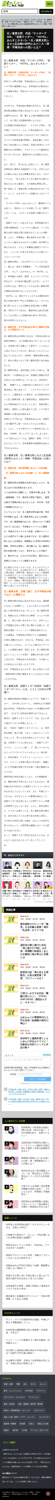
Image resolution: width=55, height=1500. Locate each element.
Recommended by (40, 901)
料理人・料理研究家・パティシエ (17, 1410)
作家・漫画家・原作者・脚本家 (31, 19)
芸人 (25, 1384)
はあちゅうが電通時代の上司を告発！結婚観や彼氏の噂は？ (34, 1020)
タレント (43, 1384)
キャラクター (44, 1417)
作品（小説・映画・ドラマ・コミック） (19, 1417)
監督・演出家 (9, 1404)
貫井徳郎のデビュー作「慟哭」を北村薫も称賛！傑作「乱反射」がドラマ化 (34, 927)
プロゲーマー (39, 1410)
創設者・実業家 (10, 1424)
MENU (49, 4)
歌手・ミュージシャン (12, 1391)
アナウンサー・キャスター (14, 1397)
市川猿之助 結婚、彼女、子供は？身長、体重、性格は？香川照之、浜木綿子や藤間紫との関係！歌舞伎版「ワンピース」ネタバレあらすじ (29, 1091)
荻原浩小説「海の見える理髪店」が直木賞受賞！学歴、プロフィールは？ (34, 975)
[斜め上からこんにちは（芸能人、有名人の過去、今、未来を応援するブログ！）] (13, 4)
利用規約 (47, 1054)
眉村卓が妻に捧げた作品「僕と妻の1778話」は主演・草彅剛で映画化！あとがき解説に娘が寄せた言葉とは (34, 951)
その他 (24, 1430)
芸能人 (6, 1430)
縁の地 (15, 1430)
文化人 (31, 1424)
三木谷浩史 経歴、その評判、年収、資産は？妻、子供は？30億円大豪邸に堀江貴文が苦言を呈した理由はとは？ (29, 1101)
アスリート (41, 1391)
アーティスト (34, 1397)
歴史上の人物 (43, 1424)
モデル (33, 1384)
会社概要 (43, 1466)
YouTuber (29, 1391)
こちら (17, 1482)
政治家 (22, 1424)
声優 (18, 1384)
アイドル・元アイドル (39, 1430)
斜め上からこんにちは (10, 19)
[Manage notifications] (48, 1493)
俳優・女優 (8, 1384)
